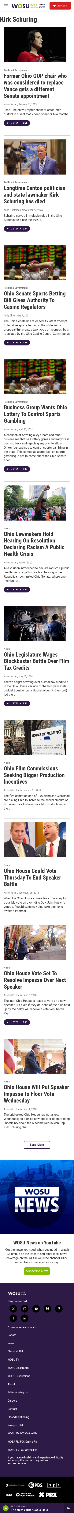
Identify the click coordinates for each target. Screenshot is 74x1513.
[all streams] (69, 1508)
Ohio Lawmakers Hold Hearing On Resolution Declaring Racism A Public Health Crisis (34, 544)
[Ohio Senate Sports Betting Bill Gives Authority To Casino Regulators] (35, 262)
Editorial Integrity (18, 1392)
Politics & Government (16, 70)
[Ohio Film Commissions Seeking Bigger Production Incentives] (35, 737)
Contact (12, 1409)
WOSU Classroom (18, 1368)
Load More (37, 1145)
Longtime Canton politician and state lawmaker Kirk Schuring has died (34, 195)
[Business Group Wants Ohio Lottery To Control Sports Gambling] (35, 376)
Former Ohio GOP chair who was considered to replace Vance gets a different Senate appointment (35, 85)
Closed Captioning (18, 1417)
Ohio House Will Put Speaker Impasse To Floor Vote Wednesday (36, 1094)
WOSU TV (13, 1359)
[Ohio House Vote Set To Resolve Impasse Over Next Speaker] (35, 942)
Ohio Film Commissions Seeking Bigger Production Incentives (34, 775)
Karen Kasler (10, 104)
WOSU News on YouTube (37, 1243)
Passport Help (16, 1425)
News (7, 528)
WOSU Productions (19, 1376)
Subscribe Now (37, 1271)
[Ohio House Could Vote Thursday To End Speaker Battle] (35, 839)
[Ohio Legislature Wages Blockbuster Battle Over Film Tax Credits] (35, 623)
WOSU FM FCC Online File (22, 1433)
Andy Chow (10, 315)
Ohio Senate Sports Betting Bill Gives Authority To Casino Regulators (35, 300)
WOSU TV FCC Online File (22, 1450)
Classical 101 (15, 1351)
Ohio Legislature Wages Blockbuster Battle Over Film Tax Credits (36, 661)
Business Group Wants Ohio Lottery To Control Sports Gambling (35, 414)
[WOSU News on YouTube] (37, 1197)
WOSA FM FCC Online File (23, 1441)
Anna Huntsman (12, 210)
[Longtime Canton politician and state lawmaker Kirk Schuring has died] (35, 157)
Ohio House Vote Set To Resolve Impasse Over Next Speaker (35, 980)
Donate (62, 5)
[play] (5, 1508)
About (11, 1384)
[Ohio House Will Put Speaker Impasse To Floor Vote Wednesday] (35, 1056)
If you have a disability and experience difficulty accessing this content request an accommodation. (35, 1460)
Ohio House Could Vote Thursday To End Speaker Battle (32, 878)
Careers (12, 1400)
